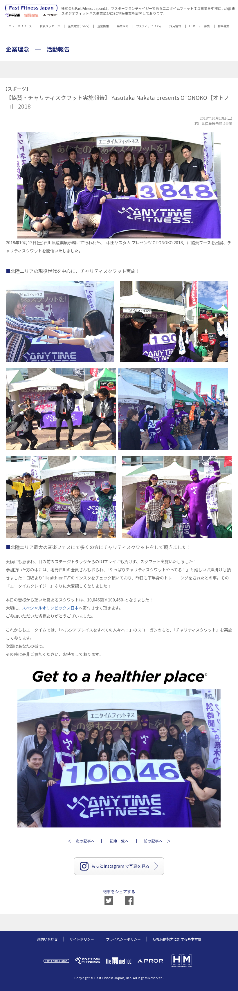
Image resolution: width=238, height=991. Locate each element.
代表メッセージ (50, 26)
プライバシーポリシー (123, 939)
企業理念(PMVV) (78, 26)
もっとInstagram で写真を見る (120, 866)
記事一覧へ (119, 841)
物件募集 (223, 26)
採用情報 (175, 26)
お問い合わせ (47, 939)
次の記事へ (85, 841)
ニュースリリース (20, 26)
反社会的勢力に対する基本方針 (177, 939)
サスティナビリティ (149, 26)
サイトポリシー (82, 939)
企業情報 (103, 26)
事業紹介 (122, 26)
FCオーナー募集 (199, 26)
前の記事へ (153, 841)
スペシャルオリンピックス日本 (50, 608)
